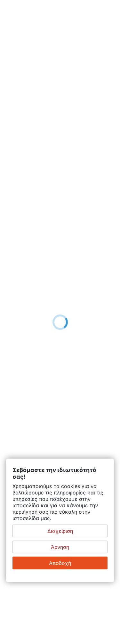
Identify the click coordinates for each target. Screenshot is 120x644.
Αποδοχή (60, 563)
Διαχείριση (60, 531)
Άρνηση (60, 547)
